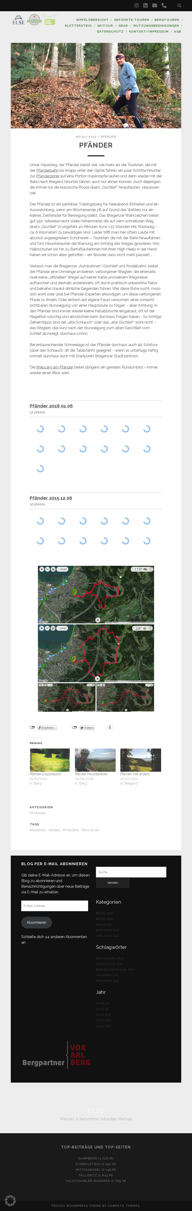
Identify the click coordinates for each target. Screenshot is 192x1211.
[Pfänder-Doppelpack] (50, 760)
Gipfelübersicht (92, 20)
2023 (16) (103, 1020)
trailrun (90, 830)
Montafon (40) (109, 964)
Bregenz (38, 830)
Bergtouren (167, 20)
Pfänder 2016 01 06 (51, 405)
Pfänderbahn (47, 170)
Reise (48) (104, 919)
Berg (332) (105, 913)
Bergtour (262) (110, 958)
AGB (177, 31)
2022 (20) (103, 1026)
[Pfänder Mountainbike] (95, 760)
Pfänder (108, 136)
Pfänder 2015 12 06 (51, 497)
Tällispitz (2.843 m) (96, 1175)
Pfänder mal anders (135, 774)
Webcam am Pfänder (54, 367)
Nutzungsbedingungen (156, 25)
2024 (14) (103, 1014)
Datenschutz (110, 31)
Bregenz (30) (108, 930)
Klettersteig (78, 25)
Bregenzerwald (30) (115, 969)
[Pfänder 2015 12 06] (40, 521)
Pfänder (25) (107, 981)
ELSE (96, 1110)
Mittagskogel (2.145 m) (96, 1169)
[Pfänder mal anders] (140, 760)
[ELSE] (35, 23)
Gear (123, 25)
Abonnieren (36, 922)
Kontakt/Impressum (149, 31)
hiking (54, 830)
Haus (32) (104, 924)
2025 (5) (102, 1009)
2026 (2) (103, 1003)
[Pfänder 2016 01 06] (40, 429)
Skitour (105, 25)
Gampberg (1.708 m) (96, 1158)
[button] (10, 1200)
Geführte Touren (131, 20)
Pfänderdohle (47, 176)
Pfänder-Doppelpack (45, 774)
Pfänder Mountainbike (91, 774)
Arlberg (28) (107, 975)
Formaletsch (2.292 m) (96, 1164)
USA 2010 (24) (108, 936)
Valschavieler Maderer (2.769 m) (96, 1181)
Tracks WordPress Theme (76, 1205)
